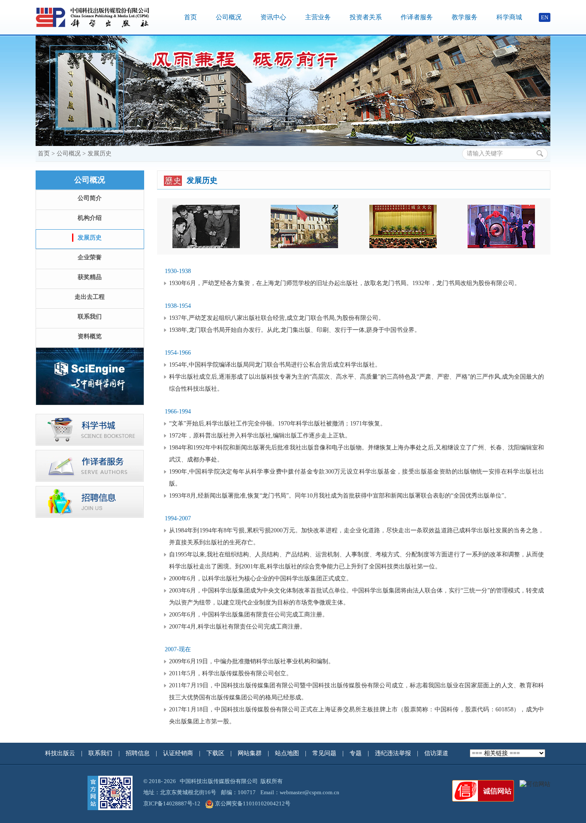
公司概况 (229, 17)
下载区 (215, 753)
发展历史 (100, 153)
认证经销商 (179, 753)
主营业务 (318, 17)
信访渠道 (437, 753)
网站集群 (250, 753)
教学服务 (464, 17)
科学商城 (509, 17)
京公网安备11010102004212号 (252, 803)
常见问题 (325, 753)
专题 (356, 753)
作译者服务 (417, 17)
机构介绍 (90, 218)
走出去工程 (90, 297)
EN (544, 17)
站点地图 (288, 753)
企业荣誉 (90, 257)
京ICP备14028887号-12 (171, 803)
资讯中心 (273, 17)
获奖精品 (90, 277)
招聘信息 (138, 753)
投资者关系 (366, 17)
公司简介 (90, 198)
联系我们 (90, 316)
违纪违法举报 (394, 753)
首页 (190, 17)
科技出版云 (60, 753)
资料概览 (90, 336)
